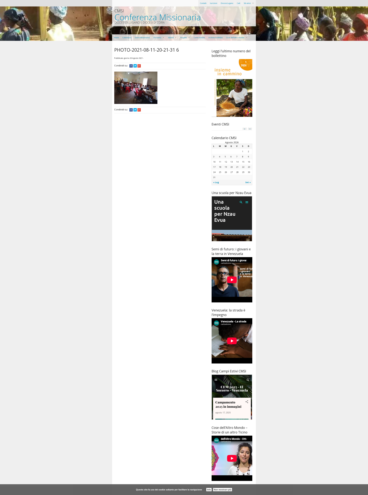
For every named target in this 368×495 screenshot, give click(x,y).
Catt (238, 3)
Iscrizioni (213, 3)
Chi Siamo (157, 37)
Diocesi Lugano (227, 3)
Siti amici (247, 3)
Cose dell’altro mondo (235, 37)
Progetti (183, 37)
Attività (171, 37)
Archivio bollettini (215, 37)
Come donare (199, 37)
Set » (248, 182)
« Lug (216, 182)
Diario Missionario (142, 37)
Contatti (203, 3)
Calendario (126, 37)
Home (116, 37)
